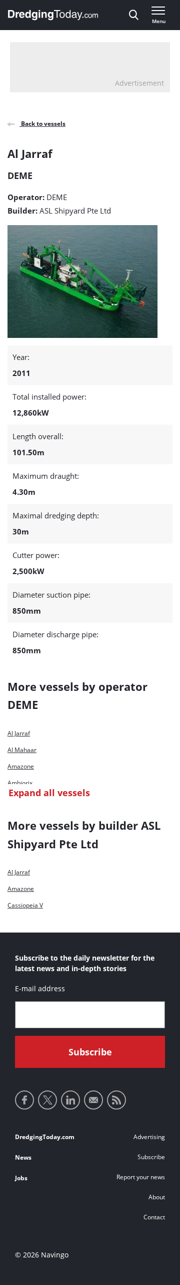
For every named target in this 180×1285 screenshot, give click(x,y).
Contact (154, 1217)
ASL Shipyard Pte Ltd (75, 211)
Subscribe (151, 1157)
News (23, 1157)
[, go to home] (53, 15)
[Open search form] (133, 15)
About (156, 1197)
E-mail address (40, 988)
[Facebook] (24, 1100)
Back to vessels (43, 123)
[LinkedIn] (70, 1100)
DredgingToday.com (44, 1137)
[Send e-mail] (93, 1100)
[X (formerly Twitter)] (47, 1100)
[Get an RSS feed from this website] (116, 1100)
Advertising (149, 1137)
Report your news (140, 1177)
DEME (56, 197)
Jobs (21, 1178)
